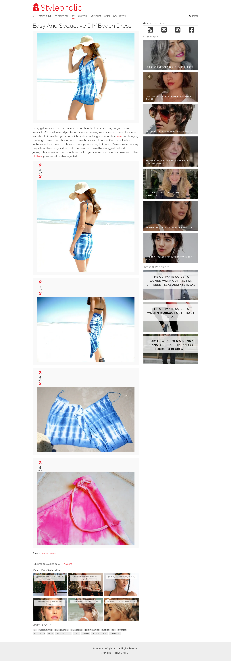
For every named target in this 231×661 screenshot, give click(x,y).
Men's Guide (96, 16)
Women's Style (119, 16)
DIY (73, 16)
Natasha (68, 564)
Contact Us (106, 653)
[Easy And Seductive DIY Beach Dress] (85, 271)
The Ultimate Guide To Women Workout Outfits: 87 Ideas (171, 313)
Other (107, 16)
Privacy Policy (121, 653)
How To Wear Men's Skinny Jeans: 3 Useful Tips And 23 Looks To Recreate (170, 345)
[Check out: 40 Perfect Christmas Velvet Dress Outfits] (85, 584)
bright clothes (92, 630)
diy (113, 630)
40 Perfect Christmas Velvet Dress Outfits (85, 578)
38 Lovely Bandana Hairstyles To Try (121, 577)
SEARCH (195, 16)
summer (85, 633)
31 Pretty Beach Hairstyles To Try (86, 602)
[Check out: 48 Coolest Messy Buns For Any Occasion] (50, 609)
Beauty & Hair (45, 16)
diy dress (122, 630)
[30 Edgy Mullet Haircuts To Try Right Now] (170, 248)
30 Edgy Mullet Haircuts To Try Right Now (169, 258)
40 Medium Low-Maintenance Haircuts (169, 227)
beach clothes (61, 630)
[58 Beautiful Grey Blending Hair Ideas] (170, 55)
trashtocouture (48, 553)
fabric (76, 633)
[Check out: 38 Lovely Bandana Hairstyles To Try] (121, 584)
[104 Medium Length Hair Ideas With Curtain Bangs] (170, 151)
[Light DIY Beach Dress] (85, 119)
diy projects (39, 633)
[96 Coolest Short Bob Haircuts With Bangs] (170, 87)
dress (119, 136)
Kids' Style (82, 16)
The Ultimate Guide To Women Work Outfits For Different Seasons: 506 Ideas (171, 280)
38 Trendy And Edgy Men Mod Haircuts (169, 131)
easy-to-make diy (63, 633)
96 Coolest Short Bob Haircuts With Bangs (168, 97)
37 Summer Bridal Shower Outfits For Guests (49, 578)
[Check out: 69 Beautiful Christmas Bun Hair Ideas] (121, 609)
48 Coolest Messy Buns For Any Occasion (50, 603)
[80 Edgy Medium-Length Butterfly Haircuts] (170, 184)
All (34, 16)
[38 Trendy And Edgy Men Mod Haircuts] (170, 119)
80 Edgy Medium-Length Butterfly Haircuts (166, 194)
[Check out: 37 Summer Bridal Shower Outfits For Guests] (50, 584)
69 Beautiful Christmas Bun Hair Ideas (121, 602)
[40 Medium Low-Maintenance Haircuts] (170, 216)
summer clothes (99, 633)
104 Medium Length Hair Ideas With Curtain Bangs (167, 162)
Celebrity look (61, 16)
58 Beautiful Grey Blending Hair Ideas (169, 67)
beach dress (76, 630)
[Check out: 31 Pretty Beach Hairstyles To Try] (85, 609)
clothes (37, 156)
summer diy (115, 633)
